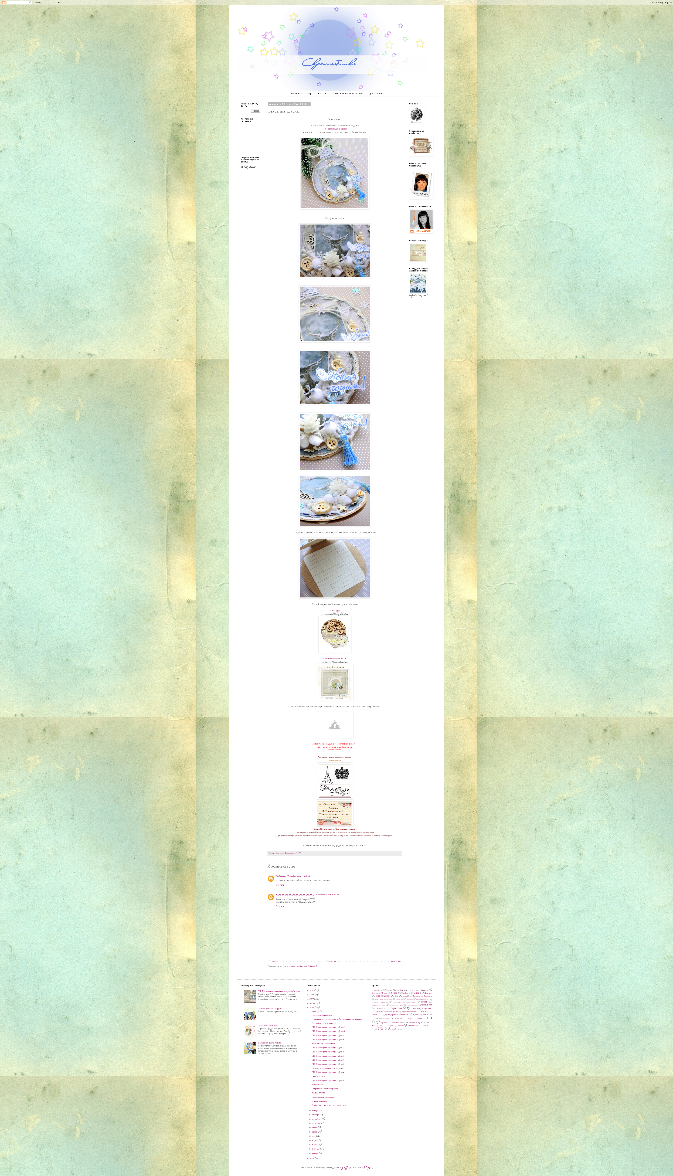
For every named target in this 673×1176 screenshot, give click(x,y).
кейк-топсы (379, 999)
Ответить (280, 885)
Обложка (379, 1009)
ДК (396, 996)
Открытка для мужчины (422, 1009)
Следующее (273, 961)
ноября (315, 1110)
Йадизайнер (428, 996)
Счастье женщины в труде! (270, 1008)
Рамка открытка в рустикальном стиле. (329, 1105)
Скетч (419, 1019)
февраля (316, 1149)
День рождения (383, 996)
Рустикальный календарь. (323, 1097)
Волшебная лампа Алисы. (269, 1043)
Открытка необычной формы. (387, 1012)
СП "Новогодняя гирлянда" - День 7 (328, 1048)
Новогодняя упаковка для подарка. (327, 1068)
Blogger (368, 1167)
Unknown (281, 876)
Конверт (389, 999)
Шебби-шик (413, 1026)
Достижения (376, 93)
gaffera (347, 1167)
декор (416, 993)
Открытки (424, 1012)
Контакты (323, 93)
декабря (316, 1011)
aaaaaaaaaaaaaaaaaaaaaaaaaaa (295, 895)
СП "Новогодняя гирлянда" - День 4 (328, 1060)
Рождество (399, 1019)
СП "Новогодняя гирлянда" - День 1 (328, 1080)
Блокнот (424, 990)
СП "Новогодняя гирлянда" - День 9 (328, 1035)
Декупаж (428, 993)
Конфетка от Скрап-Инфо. (323, 1044)
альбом (400, 990)
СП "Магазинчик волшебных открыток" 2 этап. (279, 991)
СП (429, 1018)
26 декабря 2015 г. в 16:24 (327, 895)
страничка (384, 1023)
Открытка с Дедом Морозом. (325, 1089)
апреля (315, 1140)
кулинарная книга (422, 999)
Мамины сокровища (380, 1002)
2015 (312, 1007)
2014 (312, 1158)
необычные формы (396, 1005)
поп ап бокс (427, 1015)
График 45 (406, 993)
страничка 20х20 (398, 1023)
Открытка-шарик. (319, 1101)
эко (373, 1029)
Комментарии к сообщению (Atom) (300, 966)
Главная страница (301, 93)
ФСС (382, 1026)
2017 (312, 999)
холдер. (390, 1026)
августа (315, 1123)
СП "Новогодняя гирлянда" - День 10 (328, 1031)
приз (376, 1019)
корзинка (409, 999)
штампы (426, 1026)
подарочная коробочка (398, 1015)
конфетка (399, 999)
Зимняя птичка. (319, 1093)
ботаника (375, 993)
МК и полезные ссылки (349, 93)
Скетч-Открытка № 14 (335, 658)
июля (315, 1127)
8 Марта (388, 990)
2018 (312, 995)
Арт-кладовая (334, 761)
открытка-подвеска (409, 1012)
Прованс (386, 1019)
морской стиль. (378, 1005)
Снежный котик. (319, 1076)
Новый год (427, 1005)
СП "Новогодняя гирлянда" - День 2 (328, 1072)
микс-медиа (397, 1002)
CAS (381, 1029)
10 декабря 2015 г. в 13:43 (298, 876)
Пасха (374, 1015)
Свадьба (410, 1019)
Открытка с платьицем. (268, 1026)
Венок (384, 993)
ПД (383, 1015)
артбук (412, 990)
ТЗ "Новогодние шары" (335, 129)
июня (315, 1132)
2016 (312, 1003)
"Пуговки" (335, 611)
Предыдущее (395, 961)
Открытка (395, 1008)
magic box (394, 1029)
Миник (424, 1002)
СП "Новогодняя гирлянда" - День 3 (328, 1064)
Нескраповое (412, 1005)
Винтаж (393, 993)
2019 (312, 990)
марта (315, 1145)
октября (316, 1115)
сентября (316, 1119)
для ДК (406, 996)
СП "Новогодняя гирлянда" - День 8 (328, 1039)
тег (428, 1023)
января (315, 1153)
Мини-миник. (318, 1085)
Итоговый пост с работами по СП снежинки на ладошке (337, 1019)
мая (314, 1136)
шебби (400, 1026)
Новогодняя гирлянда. (322, 1015)
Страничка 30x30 (414, 1022)
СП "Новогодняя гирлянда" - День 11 (328, 1027)
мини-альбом (411, 1002)
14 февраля (376, 990)
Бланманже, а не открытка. (324, 1023)
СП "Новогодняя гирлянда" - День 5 (328, 1056)
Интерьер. (416, 996)
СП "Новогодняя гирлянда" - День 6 (328, 1052)
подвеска (416, 1015)
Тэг (373, 1026)
